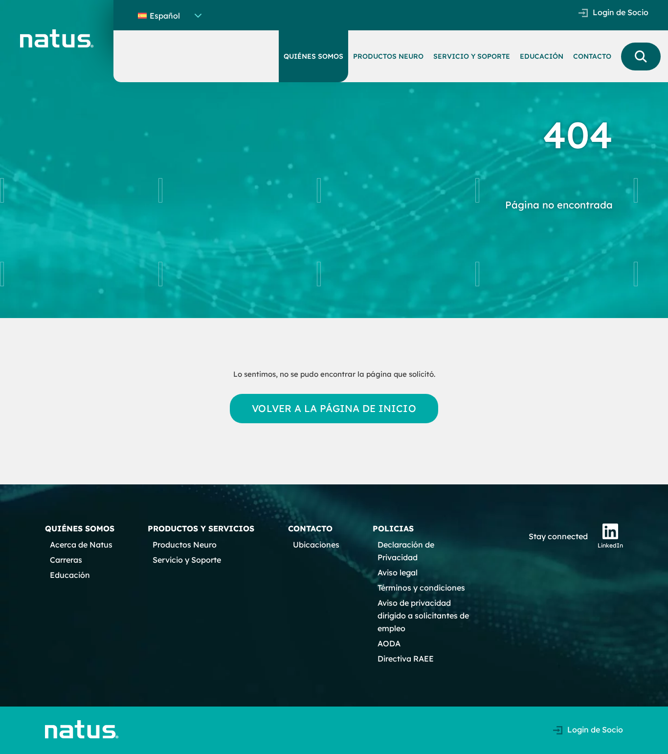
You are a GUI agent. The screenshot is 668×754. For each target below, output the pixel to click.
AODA (389, 643)
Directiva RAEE (406, 658)
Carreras (66, 560)
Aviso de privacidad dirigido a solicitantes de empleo (423, 615)
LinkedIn (610, 545)
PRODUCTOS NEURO (388, 56)
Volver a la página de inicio (334, 408)
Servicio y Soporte (187, 560)
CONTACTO (592, 56)
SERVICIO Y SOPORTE (471, 56)
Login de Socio (620, 12)
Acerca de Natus (81, 544)
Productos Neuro (185, 544)
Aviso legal (398, 572)
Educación (70, 575)
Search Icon (641, 56)
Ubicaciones (316, 544)
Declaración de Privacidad (406, 551)
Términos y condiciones (421, 588)
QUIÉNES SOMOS (313, 56)
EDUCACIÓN (541, 56)
